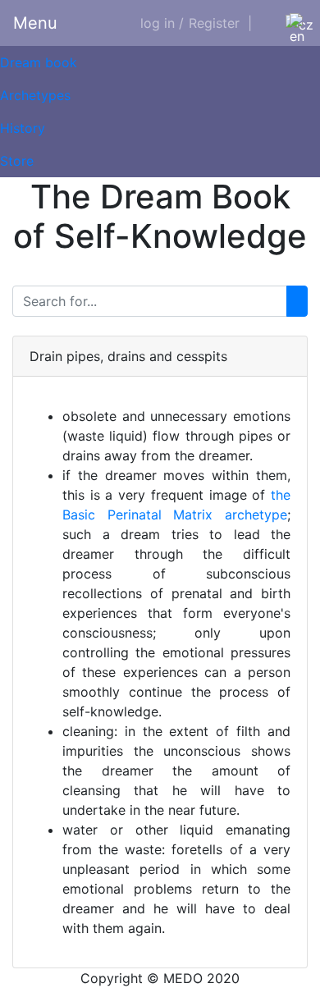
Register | (220, 23)
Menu (35, 23)
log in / (162, 23)
